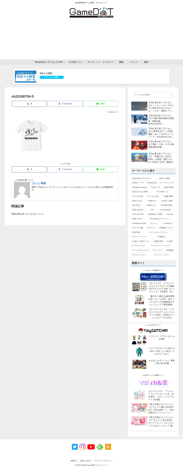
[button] (170, 94)
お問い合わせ (85, 461)
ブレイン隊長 (39, 183)
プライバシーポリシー (103, 461)
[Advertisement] (91, 39)
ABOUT (73, 461)
